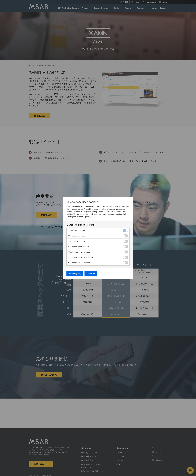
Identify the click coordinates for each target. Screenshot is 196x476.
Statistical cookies (77, 241)
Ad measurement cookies (80, 252)
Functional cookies (77, 236)
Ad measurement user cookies (82, 257)
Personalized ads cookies (80, 263)
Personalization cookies (79, 247)
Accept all (91, 274)
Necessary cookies (77, 230)
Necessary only (75, 274)
